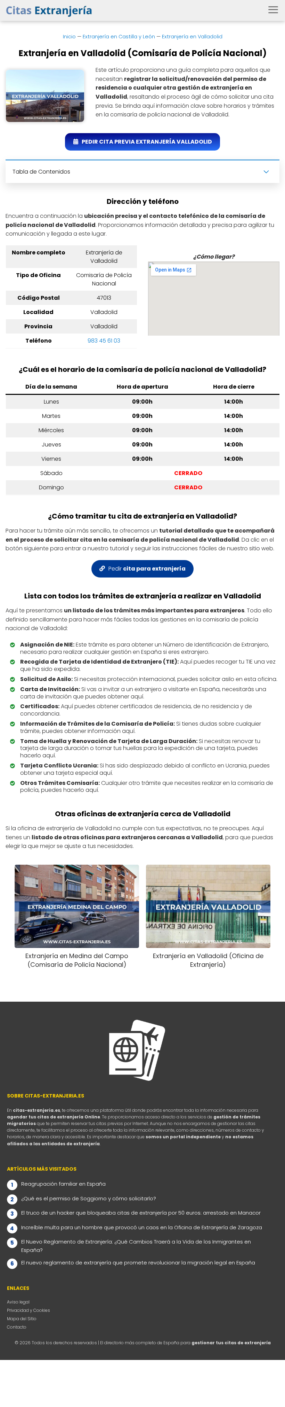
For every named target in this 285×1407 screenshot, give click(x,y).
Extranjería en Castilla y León (119, 36)
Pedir (147, 569)
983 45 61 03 (104, 341)
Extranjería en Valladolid (192, 36)
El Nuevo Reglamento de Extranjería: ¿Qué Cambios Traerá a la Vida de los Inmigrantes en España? (136, 1246)
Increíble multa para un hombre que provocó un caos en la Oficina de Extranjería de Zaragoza (141, 1227)
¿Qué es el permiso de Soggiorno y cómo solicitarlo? (88, 1198)
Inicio (69, 36)
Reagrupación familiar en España (63, 1183)
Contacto (16, 1327)
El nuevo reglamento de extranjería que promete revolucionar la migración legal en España (138, 1262)
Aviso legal (18, 1302)
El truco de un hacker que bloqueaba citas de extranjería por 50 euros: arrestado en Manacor (141, 1212)
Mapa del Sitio (21, 1319)
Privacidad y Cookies (28, 1310)
